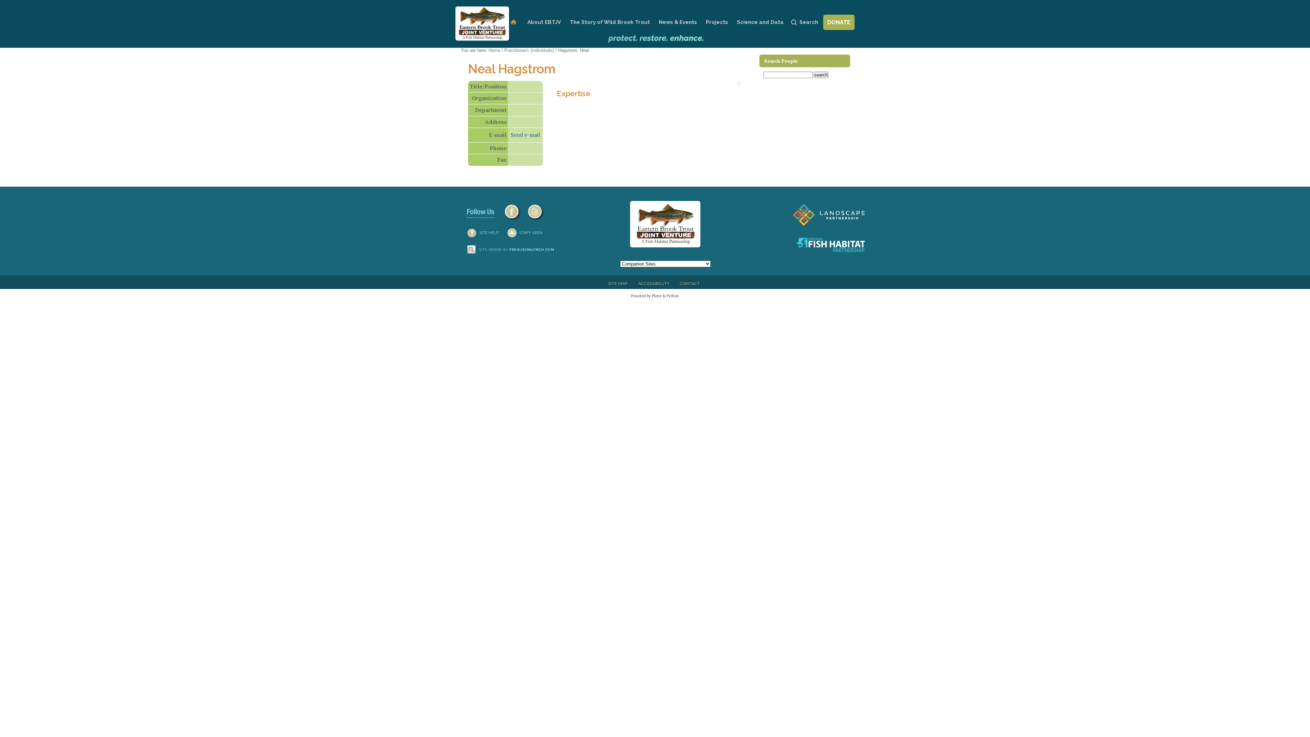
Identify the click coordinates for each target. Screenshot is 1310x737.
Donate (838, 22)
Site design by (516, 249)
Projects (717, 22)
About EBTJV (544, 22)
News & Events (678, 22)
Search (808, 22)
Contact (690, 283)
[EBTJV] (482, 23)
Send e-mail (525, 135)
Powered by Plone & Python (655, 295)
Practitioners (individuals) (529, 50)
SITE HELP (489, 232)
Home (513, 22)
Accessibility (654, 283)
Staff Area (531, 232)
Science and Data (760, 22)
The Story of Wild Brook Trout (610, 22)
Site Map (618, 283)
